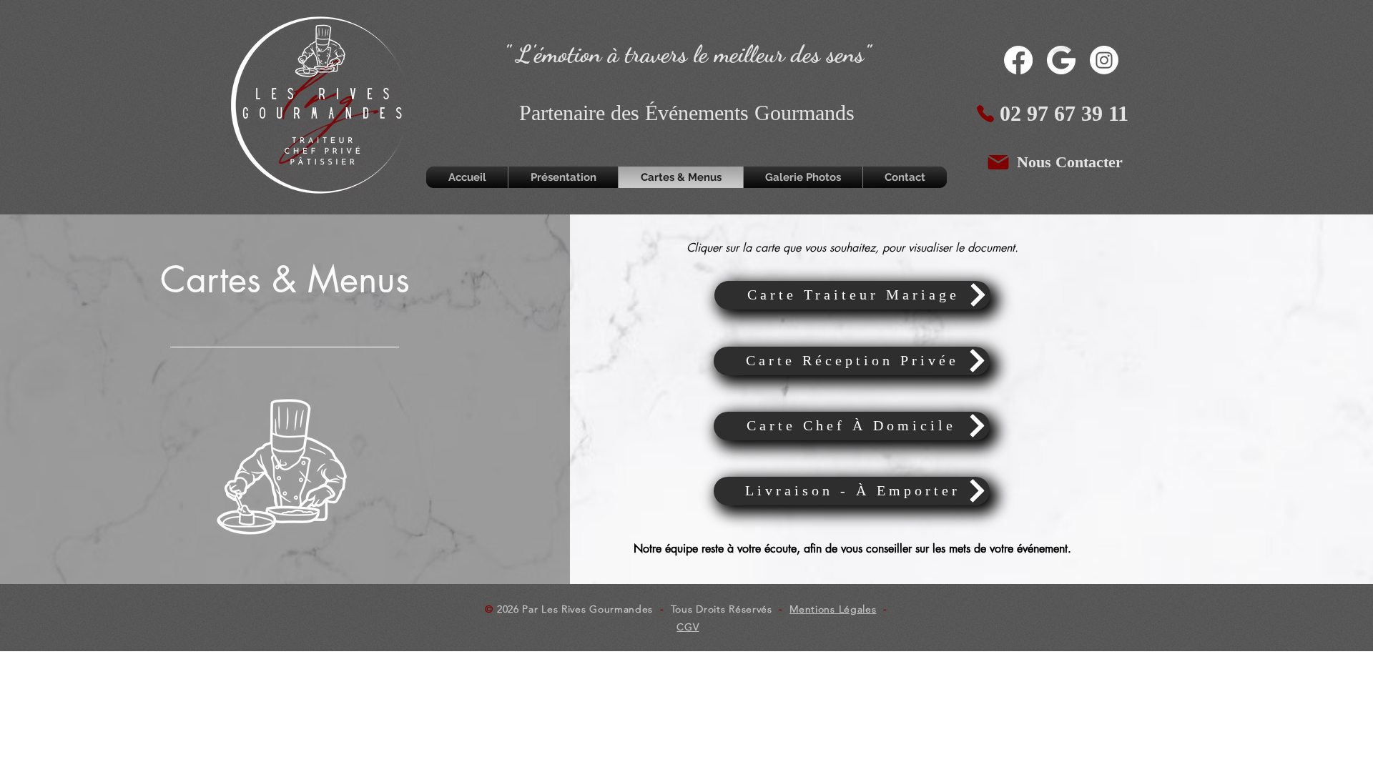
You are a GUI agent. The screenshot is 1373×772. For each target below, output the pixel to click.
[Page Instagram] (1104, 60)
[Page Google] (1061, 60)
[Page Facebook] (1018, 60)
